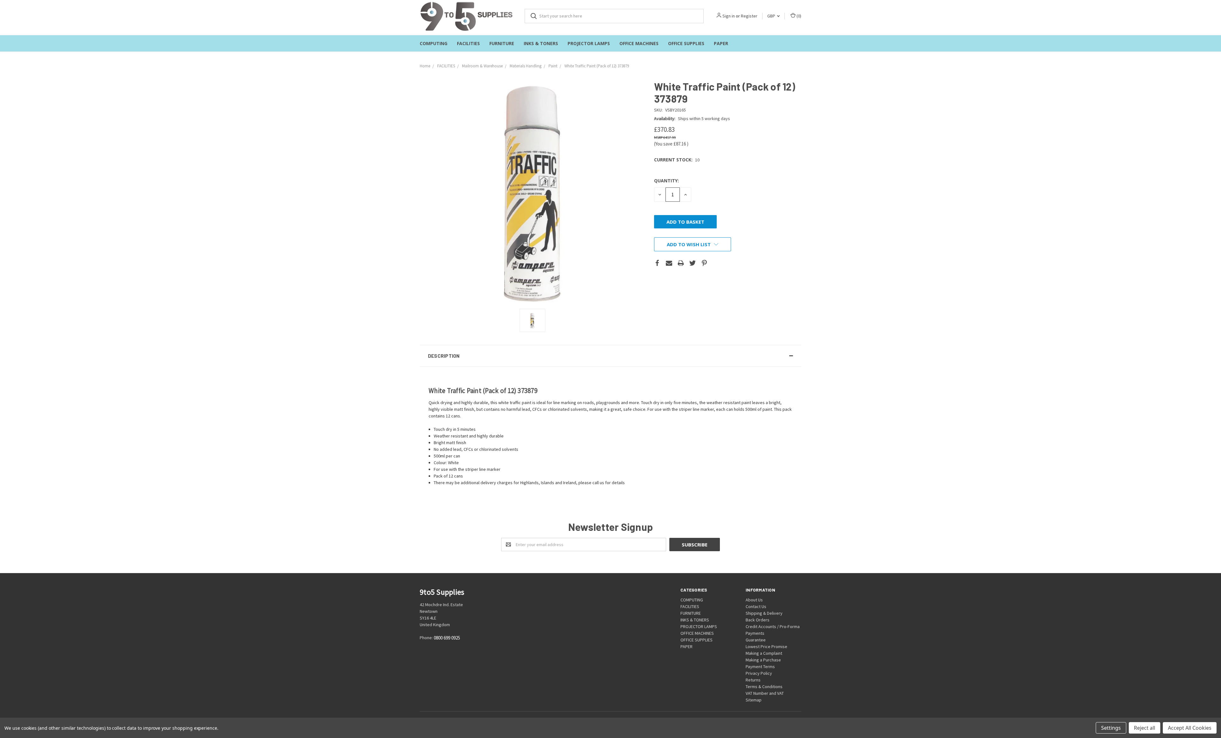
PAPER (721, 43)
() (798, 16)
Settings (1111, 727)
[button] (610, 356)
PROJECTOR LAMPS (589, 43)
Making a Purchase (763, 660)
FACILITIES (468, 43)
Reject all (1144, 727)
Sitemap (754, 700)
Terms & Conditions (764, 686)
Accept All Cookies (1189, 727)
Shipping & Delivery (764, 613)
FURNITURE (501, 43)
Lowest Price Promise (766, 646)
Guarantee (756, 640)
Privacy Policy (759, 673)
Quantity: (666, 181)
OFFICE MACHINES (639, 43)
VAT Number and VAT (765, 693)
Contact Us (756, 606)
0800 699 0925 (447, 638)
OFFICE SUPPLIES (686, 43)
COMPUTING (433, 43)
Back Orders (757, 620)
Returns (753, 680)
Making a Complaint (764, 653)
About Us (754, 600)
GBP (771, 16)
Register (749, 16)
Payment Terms (760, 666)
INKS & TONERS (541, 43)
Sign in (728, 16)
